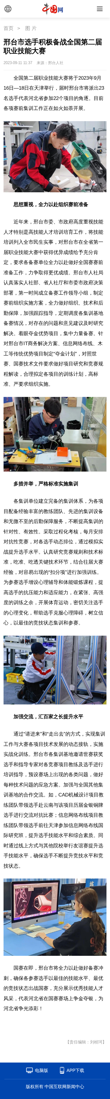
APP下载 (75, 1070)
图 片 (31, 28)
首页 (8, 28)
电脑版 (41, 1070)
